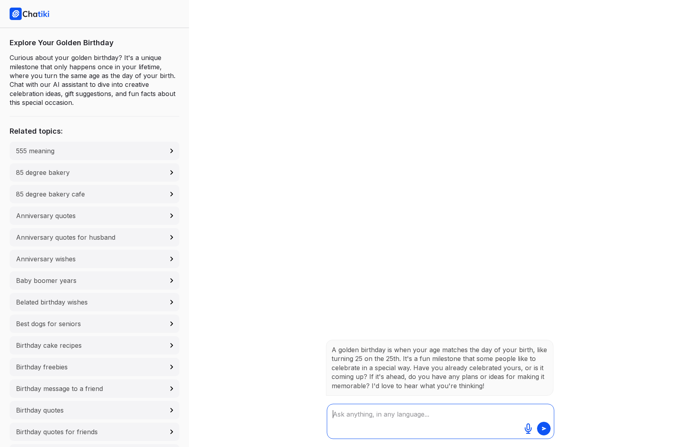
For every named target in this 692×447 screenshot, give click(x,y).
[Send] (544, 428)
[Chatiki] (30, 14)
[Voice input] (528, 428)
